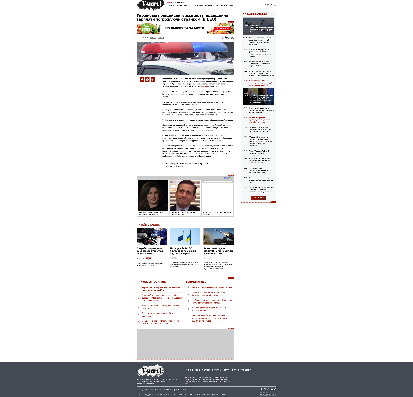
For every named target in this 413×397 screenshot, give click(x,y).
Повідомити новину (268, 5)
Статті (208, 6)
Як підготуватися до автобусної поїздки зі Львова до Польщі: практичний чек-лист (260, 161)
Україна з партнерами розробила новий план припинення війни (161, 288)
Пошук (271, 5)
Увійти (265, 5)
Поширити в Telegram (147, 79)
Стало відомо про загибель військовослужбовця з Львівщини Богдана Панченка (261, 110)
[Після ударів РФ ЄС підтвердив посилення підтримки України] (185, 236)
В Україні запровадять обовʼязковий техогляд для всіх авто (150, 251)
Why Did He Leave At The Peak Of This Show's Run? (183, 213)
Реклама (185, 28)
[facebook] (261, 390)
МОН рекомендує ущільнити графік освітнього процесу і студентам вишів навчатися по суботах (209, 318)
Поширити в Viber (153, 79)
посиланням (204, 86)
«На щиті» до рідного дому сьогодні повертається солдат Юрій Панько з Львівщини (260, 129)
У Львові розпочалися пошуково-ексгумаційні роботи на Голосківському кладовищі (261, 190)
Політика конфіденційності (206, 394)
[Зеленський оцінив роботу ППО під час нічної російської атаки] (218, 236)
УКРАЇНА (161, 38)
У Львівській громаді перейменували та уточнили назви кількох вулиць (259, 120)
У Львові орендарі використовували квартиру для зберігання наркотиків (260, 170)
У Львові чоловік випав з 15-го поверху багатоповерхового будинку (210, 293)
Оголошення (226, 6)
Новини (170, 6)
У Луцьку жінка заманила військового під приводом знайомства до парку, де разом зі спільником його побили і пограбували (261, 141)
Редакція (149, 394)
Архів (222, 394)
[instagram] (268, 390)
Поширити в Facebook (142, 79)
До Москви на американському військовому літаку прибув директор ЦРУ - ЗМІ (261, 29)
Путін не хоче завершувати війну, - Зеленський (158, 314)
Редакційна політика (183, 394)
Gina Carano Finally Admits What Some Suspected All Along (151, 213)
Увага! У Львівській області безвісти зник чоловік (259, 152)
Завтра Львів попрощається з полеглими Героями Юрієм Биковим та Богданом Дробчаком (261, 73)
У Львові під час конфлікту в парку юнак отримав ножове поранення (161, 322)
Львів (179, 6)
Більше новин (259, 198)
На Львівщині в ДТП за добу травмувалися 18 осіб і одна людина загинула (259, 64)
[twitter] (265, 390)
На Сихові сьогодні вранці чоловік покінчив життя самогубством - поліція (212, 301)
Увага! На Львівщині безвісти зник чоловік (212, 287)
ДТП (216, 6)
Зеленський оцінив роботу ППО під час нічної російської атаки (218, 251)
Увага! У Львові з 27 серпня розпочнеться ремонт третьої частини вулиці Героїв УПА (260, 83)
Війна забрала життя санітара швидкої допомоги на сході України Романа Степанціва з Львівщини (260, 41)
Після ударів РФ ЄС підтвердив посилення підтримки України (183, 251)
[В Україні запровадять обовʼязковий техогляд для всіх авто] (152, 236)
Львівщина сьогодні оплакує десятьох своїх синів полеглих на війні (261, 180)
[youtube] (272, 390)
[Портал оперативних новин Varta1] (151, 5)
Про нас (140, 394)
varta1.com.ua (220, 379)
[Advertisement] (185, 344)
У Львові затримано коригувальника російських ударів (209, 309)
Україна (188, 6)
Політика (198, 6)
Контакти (159, 394)
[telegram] (275, 390)
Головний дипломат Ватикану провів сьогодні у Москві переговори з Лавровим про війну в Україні (162, 298)
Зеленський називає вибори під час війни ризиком (161, 306)
